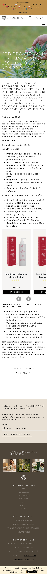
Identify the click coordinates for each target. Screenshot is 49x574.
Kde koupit (23, 498)
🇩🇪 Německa (37, 5)
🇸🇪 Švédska (30, 9)
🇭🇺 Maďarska (11, 7)
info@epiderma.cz (23, 559)
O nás (24, 509)
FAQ (23, 489)
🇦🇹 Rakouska (8, 5)
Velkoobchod (23, 492)
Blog (23, 502)
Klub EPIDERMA (24, 495)
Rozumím (32, 572)
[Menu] (44, 24)
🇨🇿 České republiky (23, 5)
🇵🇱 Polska (22, 7)
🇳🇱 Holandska (18, 9)
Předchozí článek (23, 369)
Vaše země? (23, 12)
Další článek (23, 373)
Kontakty (23, 505)
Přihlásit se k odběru (17, 434)
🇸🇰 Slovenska (33, 7)
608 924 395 (30, 555)
